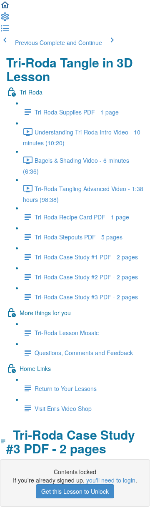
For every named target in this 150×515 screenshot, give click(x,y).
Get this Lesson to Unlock (75, 491)
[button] (5, 7)
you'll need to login (110, 480)
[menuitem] (5, 19)
